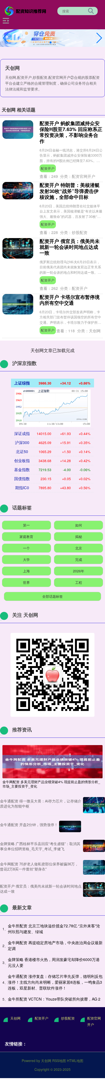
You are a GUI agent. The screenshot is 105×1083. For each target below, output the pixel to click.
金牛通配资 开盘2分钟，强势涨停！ (29, 824)
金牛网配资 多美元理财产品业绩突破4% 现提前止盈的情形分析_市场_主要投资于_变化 (51, 784)
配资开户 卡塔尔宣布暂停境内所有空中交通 (70, 299)
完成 (78, 559)
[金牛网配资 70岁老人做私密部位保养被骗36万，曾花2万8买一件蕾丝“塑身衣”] (94, 867)
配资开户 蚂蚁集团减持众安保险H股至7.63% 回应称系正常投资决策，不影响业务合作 (71, 132)
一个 (26, 548)
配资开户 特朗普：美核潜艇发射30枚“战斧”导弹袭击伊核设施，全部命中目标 (70, 190)
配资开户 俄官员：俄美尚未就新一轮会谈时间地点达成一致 (70, 246)
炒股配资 (68, 1018)
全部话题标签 (52, 596)
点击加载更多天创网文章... (53, 350)
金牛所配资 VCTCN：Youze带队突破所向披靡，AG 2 (54, 999)
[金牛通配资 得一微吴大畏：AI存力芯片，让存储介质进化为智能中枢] (94, 805)
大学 (26, 559)
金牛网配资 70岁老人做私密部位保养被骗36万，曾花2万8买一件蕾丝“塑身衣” (39, 866)
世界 (26, 582)
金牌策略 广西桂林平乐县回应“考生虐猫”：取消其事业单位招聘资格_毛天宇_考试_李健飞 (40, 846)
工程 (78, 582)
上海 (26, 570)
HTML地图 (75, 1060)
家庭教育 (26, 536)
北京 (78, 548)
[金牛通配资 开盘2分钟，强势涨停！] (70, 826)
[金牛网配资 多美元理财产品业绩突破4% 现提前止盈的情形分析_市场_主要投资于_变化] (52, 761)
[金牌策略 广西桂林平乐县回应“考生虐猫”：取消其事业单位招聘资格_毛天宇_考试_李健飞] (94, 846)
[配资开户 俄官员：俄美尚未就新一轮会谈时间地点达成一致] (94, 889)
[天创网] (26, 10)
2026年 (78, 570)
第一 (26, 525)
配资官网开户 (94, 1021)
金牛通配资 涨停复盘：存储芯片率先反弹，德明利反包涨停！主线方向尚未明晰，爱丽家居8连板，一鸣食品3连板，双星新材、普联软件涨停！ (55, 982)
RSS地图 (59, 1060)
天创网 (15, 1018)
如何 (78, 525)
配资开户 (47, 168)
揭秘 (78, 536)
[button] (99, 38)
